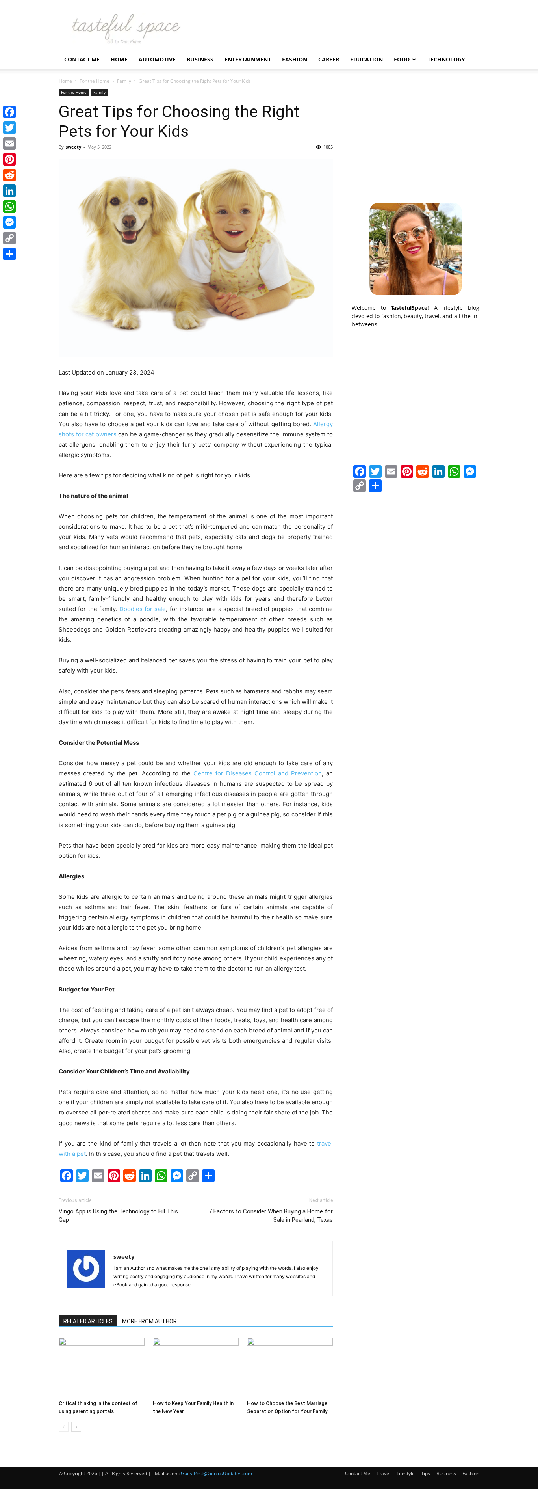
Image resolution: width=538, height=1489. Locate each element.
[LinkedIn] (9, 191)
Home (119, 59)
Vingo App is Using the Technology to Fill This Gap (118, 1215)
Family (124, 81)
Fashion (294, 59)
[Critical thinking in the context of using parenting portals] (102, 1367)
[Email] (9, 143)
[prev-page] (64, 1427)
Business (200, 59)
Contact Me (82, 59)
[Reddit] (9, 175)
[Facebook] (9, 112)
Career (328, 59)
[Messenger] (9, 222)
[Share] (9, 254)
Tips (425, 1473)
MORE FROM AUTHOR (149, 1321)
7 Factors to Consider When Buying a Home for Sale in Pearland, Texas (271, 1215)
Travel (383, 1473)
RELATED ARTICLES (88, 1321)
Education (366, 59)
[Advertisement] (415, 138)
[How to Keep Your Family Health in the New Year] (196, 1367)
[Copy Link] (9, 238)
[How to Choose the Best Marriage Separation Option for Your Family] (290, 1367)
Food (402, 59)
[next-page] (76, 1427)
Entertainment (247, 59)
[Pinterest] (9, 159)
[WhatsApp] (9, 206)
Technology (446, 59)
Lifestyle (406, 1473)
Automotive (157, 59)
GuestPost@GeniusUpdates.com (216, 1473)
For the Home (94, 81)
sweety (73, 147)
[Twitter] (9, 128)
